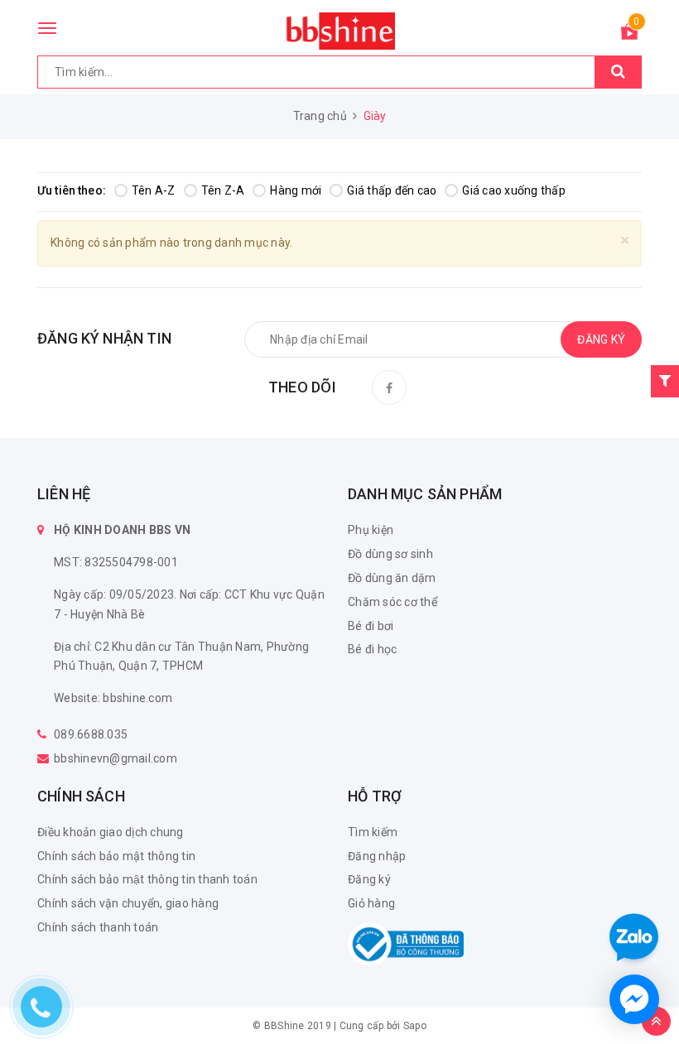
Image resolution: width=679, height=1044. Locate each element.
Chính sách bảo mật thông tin (116, 856)
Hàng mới (295, 190)
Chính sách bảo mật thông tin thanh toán (147, 879)
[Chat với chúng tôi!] (634, 999)
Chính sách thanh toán (97, 927)
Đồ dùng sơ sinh (390, 553)
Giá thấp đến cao (391, 190)
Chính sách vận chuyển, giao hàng (128, 903)
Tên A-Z (154, 190)
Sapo (414, 1026)
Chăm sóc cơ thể (392, 602)
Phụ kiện (370, 529)
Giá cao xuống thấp (514, 190)
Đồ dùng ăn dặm (392, 578)
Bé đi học (372, 649)
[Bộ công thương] (406, 943)
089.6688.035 (91, 734)
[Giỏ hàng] (629, 34)
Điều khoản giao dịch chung (110, 832)
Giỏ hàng (371, 903)
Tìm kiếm (372, 832)
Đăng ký (369, 879)
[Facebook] (389, 387)
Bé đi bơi (370, 626)
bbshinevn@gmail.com (115, 758)
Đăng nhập (377, 856)
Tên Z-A (223, 190)
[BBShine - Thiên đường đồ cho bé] (339, 31)
